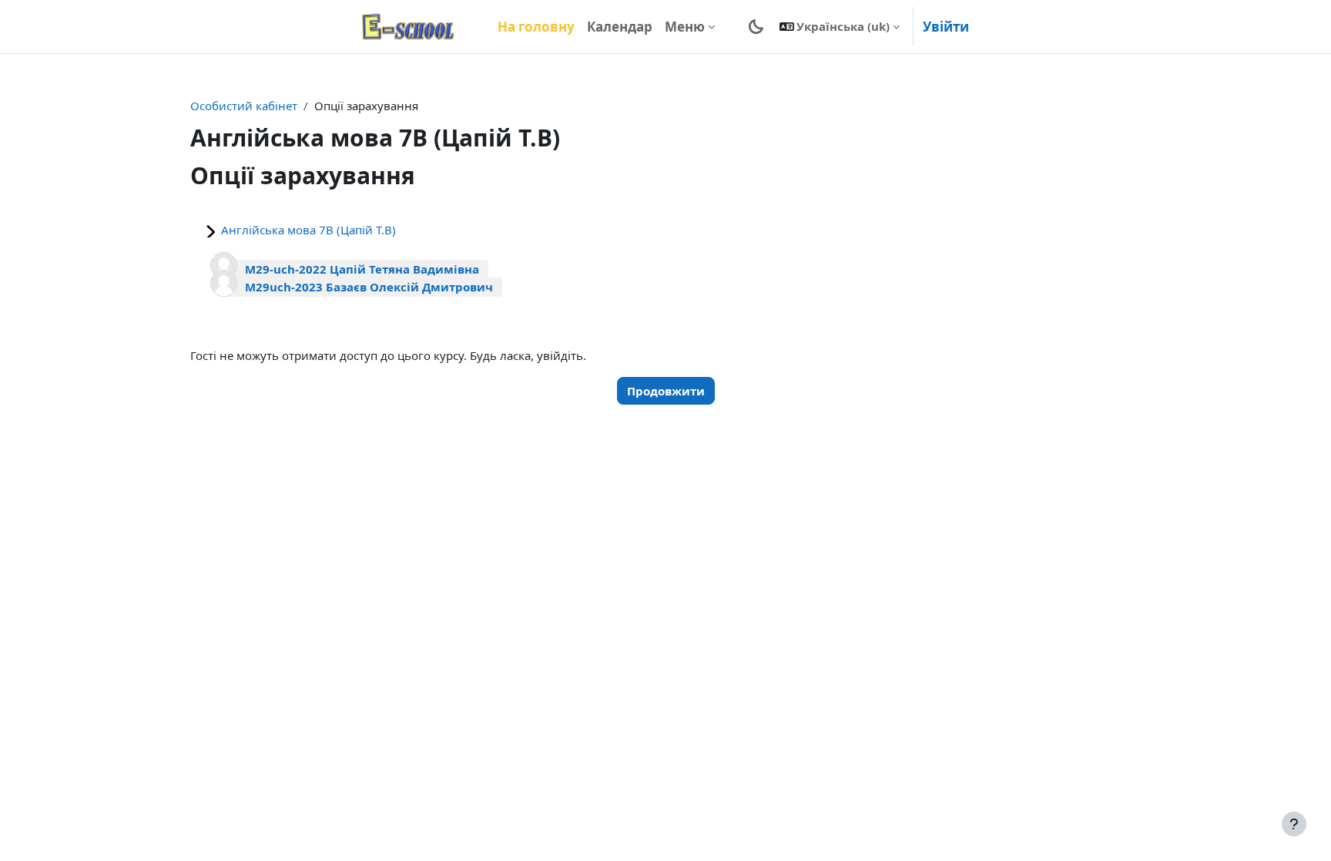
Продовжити (666, 391)
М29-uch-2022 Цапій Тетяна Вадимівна (362, 269)
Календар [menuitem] (619, 26)
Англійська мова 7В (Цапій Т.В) (308, 229)
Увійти (946, 26)
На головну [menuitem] (536, 26)
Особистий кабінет (243, 105)
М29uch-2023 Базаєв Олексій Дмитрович (369, 286)
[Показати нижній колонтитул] (1294, 824)
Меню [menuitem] (685, 26)
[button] (839, 26)
